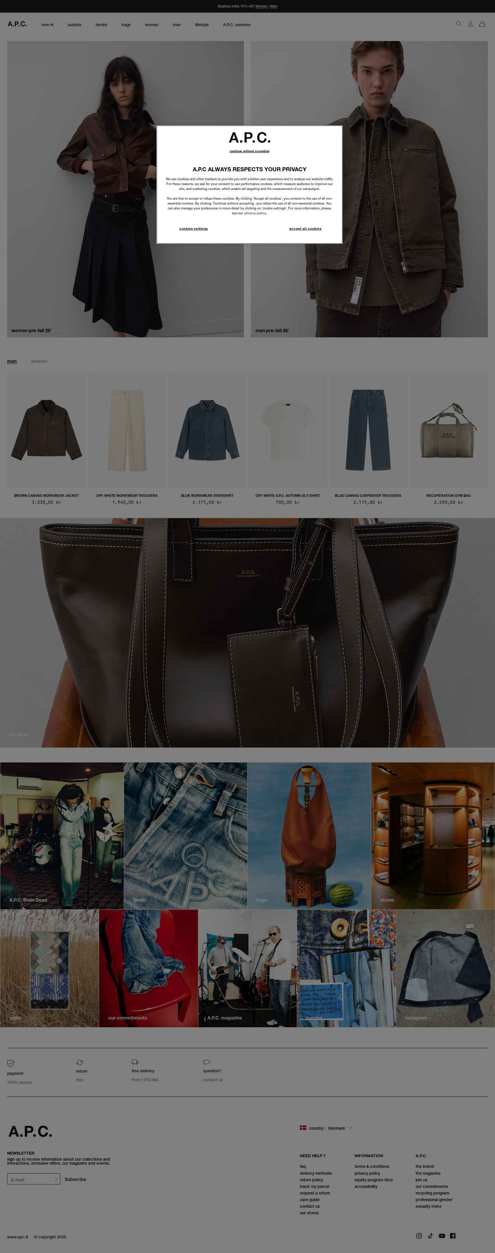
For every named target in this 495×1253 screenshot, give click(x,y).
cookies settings (193, 229)
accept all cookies (305, 229)
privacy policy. (255, 213)
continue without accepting (250, 151)
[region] (249, 184)
